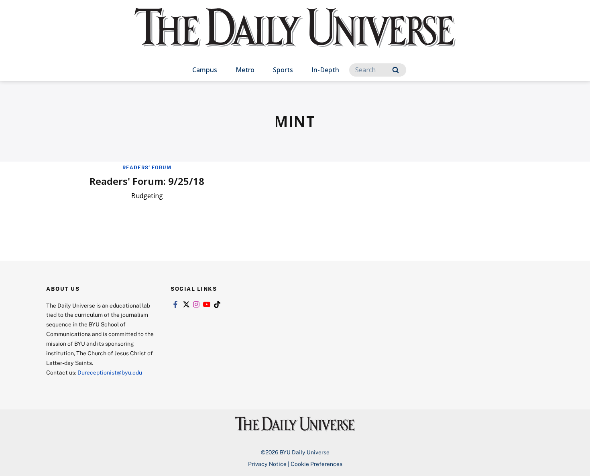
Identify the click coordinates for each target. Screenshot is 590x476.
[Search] (396, 70)
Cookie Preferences (316, 463)
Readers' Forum (146, 167)
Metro (245, 69)
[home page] (295, 36)
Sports (283, 69)
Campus (204, 69)
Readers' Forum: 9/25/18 (147, 181)
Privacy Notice (267, 463)
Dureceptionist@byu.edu (109, 372)
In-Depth (325, 69)
